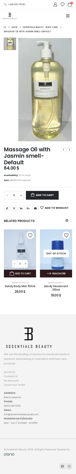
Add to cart (45, 195)
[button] (67, 220)
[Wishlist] (62, 4)
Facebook (7, 208)
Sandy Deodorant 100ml (56, 288)
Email (35, 208)
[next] (69, 149)
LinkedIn (21, 208)
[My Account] (55, 4)
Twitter (14, 208)
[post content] (20, 253)
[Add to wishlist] (30, 235)
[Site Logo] (10, 16)
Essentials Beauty (20, 282)
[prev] (63, 149)
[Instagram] (69, 466)
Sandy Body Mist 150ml (20, 286)
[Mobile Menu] (68, 16)
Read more (58, 273)
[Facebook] (62, 466)
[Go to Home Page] (5, 27)
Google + (28, 208)
